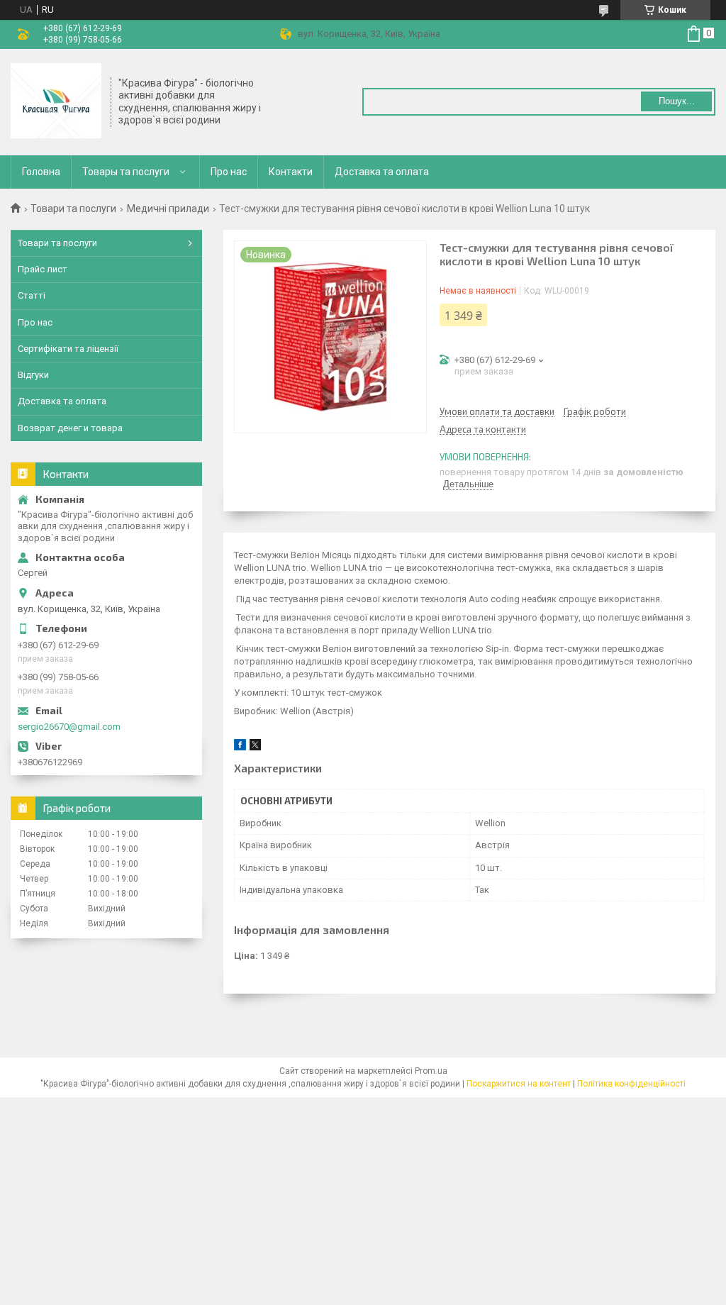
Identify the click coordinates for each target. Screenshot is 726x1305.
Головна (41, 171)
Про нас (229, 171)
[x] (255, 747)
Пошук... (677, 101)
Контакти (291, 171)
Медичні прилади (168, 208)
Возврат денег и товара (70, 428)
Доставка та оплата (382, 171)
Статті (31, 295)
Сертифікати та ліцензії (68, 348)
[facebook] (240, 747)
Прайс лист (42, 269)
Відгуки (33, 375)
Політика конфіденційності (631, 1084)
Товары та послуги (125, 171)
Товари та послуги (73, 208)
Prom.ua (431, 1071)
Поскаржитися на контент (519, 1084)
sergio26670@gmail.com (69, 726)
